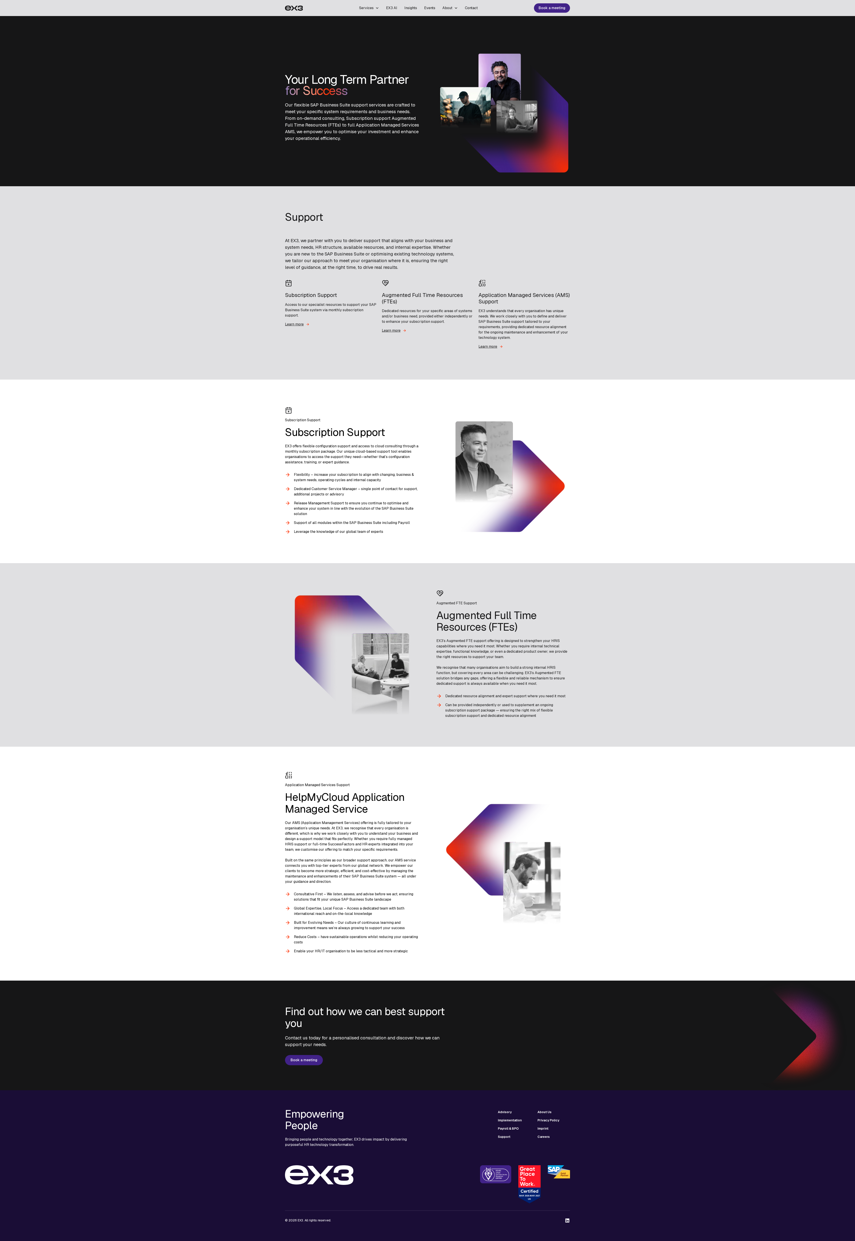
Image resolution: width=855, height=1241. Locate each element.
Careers (543, 1137)
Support (504, 1137)
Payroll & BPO (508, 1129)
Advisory (505, 1112)
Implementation (510, 1120)
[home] (294, 8)
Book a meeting (552, 8)
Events (429, 8)
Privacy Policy (548, 1120)
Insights (410, 8)
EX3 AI (391, 8)
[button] (369, 8)
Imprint (542, 1129)
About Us (544, 1112)
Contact (471, 8)
